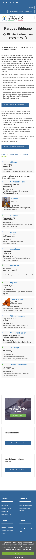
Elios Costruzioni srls (18, 364)
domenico (14, 215)
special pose (15, 249)
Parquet (4, 156)
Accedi (31, 7)
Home (4, 154)
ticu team (14, 199)
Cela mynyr (14, 348)
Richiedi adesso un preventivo (19, 36)
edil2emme (14, 266)
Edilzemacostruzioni (18, 316)
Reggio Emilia (14, 154)
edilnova (13, 162)
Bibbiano (25, 154)
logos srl (13, 232)
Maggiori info (18, 557)
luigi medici (15, 282)
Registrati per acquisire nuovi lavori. (21, 11)
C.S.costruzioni (16, 299)
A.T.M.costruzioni (17, 182)
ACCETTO (18, 553)
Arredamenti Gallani (18, 333)
